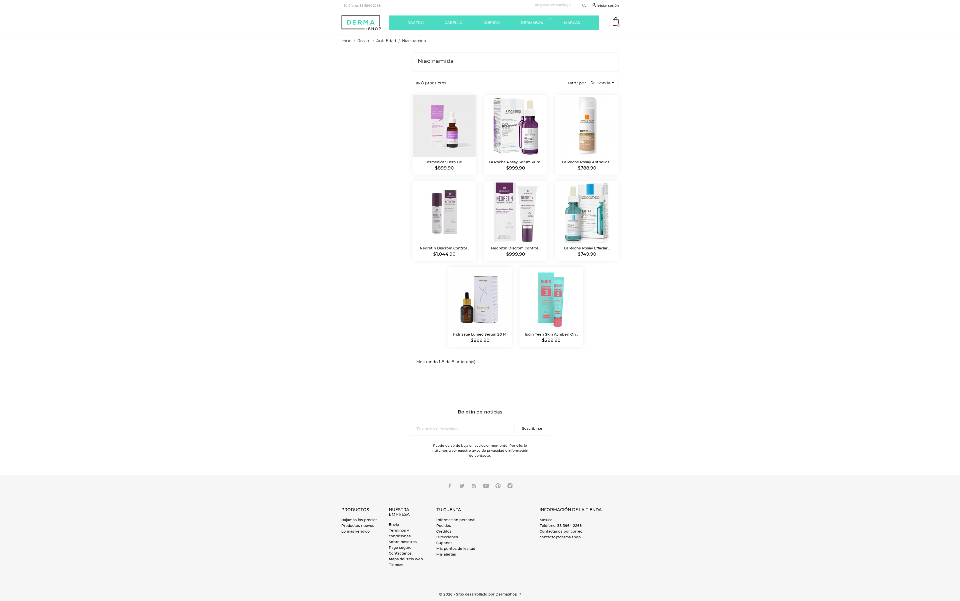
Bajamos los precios (359, 520)
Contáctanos (400, 553)
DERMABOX (536, 21)
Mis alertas (446, 554)
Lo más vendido (355, 531)
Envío (394, 524)
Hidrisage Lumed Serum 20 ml (480, 334)
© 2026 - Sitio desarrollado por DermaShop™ (480, 594)
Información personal (455, 520)
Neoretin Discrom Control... (444, 248)
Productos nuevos (357, 525)
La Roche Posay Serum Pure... (515, 162)
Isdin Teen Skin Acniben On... (551, 334)
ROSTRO (416, 22)
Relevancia (603, 83)
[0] (616, 21)
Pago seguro (400, 547)
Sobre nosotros (403, 542)
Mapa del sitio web (406, 559)
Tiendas (396, 565)
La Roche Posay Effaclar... (587, 248)
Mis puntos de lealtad (455, 548)
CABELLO (453, 22)
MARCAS (572, 22)
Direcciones (447, 537)
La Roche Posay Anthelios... (587, 162)
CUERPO (492, 22)
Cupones (444, 543)
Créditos (444, 531)
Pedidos (443, 525)
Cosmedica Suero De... (444, 162)
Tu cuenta (448, 509)
